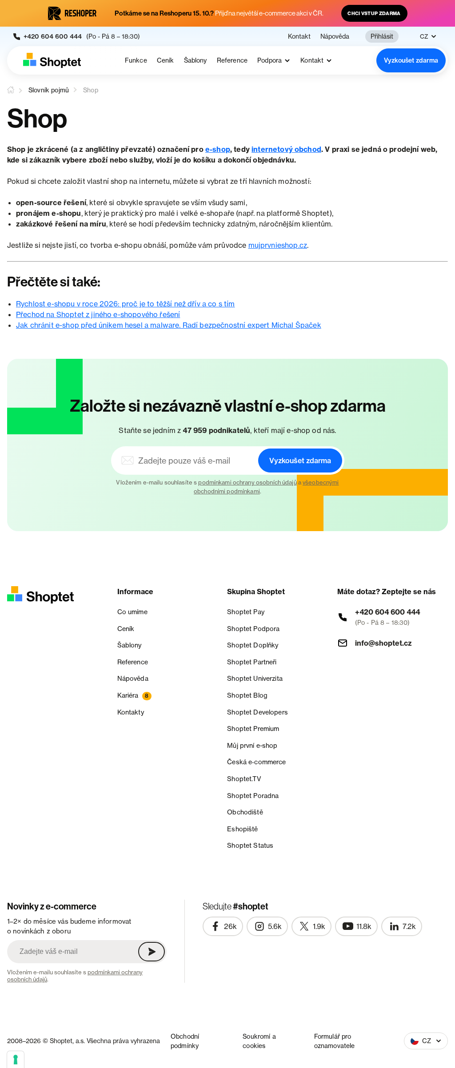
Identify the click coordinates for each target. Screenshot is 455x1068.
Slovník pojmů (48, 90)
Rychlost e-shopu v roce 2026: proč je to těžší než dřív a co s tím (125, 303)
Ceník (165, 60)
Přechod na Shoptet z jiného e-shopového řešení (98, 314)
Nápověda (334, 36)
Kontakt (299, 36)
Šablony (195, 60)
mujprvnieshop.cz (277, 245)
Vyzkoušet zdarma (411, 60)
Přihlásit (382, 36)
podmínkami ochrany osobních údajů (247, 482)
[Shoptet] (52, 60)
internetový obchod (286, 149)
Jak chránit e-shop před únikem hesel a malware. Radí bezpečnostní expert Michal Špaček (168, 325)
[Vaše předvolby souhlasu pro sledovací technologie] (15, 1059)
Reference (232, 60)
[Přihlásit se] (151, 951)
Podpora (269, 60)
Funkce (136, 60)
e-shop (217, 149)
